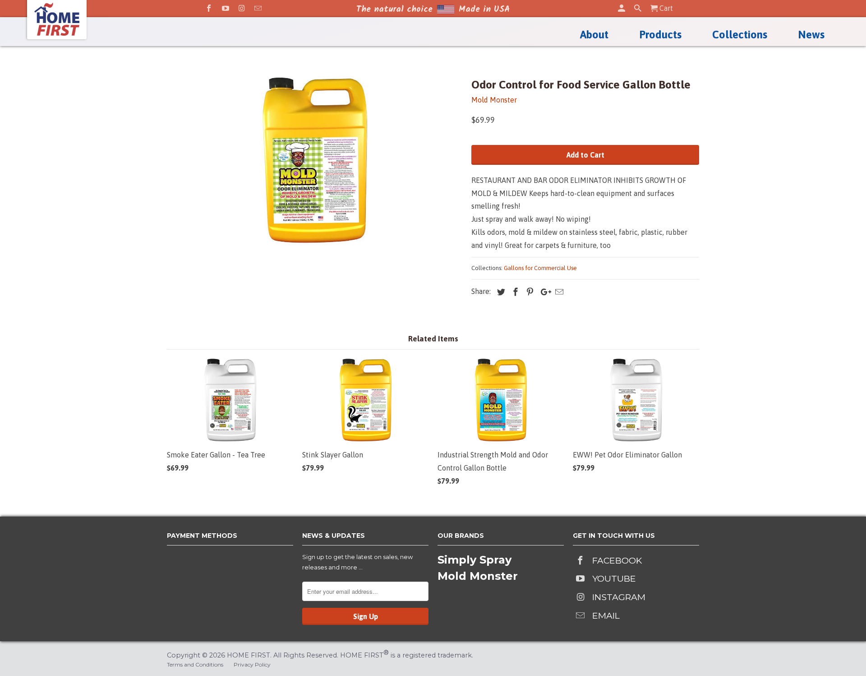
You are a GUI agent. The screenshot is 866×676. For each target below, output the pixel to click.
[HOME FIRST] (56, 19)
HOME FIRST (248, 655)
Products (660, 35)
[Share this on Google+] (542, 292)
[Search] (637, 8)
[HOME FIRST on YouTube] (225, 8)
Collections (739, 35)
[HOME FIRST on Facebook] (208, 8)
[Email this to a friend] (557, 292)
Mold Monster (494, 100)
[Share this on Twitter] (499, 292)
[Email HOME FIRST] (258, 8)
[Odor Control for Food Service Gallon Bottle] (314, 160)
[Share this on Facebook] (513, 292)
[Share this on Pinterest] (527, 292)
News (811, 35)
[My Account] (621, 8)
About (594, 35)
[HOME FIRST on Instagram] (241, 8)
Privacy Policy (252, 664)
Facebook (617, 560)
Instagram (618, 597)
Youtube (614, 578)
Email (606, 615)
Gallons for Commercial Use (540, 268)
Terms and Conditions (195, 664)
